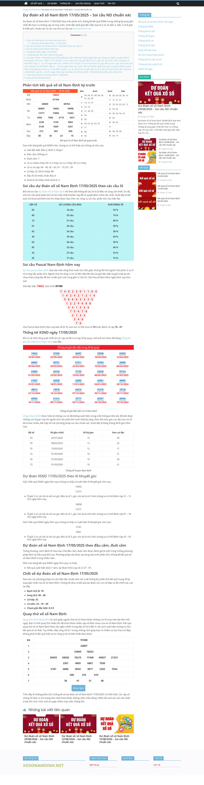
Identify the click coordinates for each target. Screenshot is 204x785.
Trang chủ (27, 9)
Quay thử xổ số (36, 619)
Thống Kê (65, 3)
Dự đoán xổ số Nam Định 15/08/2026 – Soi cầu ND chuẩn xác (114, 739)
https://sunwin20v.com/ (44, 783)
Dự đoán (36, 9)
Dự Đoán (52, 3)
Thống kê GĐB (145, 26)
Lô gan (32, 415)
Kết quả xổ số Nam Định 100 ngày (155, 21)
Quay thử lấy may (147, 50)
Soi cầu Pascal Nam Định (151, 54)
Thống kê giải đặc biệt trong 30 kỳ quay (43, 54)
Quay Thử (99, 3)
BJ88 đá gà (94, 764)
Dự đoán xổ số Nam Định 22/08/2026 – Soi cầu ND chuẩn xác (77, 739)
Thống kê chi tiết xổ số (149, 59)
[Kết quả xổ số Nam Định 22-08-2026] (148, 173)
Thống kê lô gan (146, 35)
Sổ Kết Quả (36, 3)
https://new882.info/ (27, 776)
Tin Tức (111, 3)
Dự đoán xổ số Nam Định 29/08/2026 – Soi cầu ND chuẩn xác (39, 739)
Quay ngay (78, 688)
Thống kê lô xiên (146, 45)
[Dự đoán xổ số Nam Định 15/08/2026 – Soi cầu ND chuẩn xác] (116, 716)
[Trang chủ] (26, 3)
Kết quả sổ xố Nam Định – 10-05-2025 (47, 43)
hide (83, 35)
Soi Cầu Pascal (83, 3)
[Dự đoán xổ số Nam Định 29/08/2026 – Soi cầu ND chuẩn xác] (41, 716)
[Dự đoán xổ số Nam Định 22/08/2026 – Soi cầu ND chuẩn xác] (78, 716)
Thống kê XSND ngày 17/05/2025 (40, 52)
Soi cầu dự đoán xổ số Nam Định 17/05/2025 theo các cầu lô (53, 46)
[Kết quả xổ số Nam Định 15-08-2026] (148, 186)
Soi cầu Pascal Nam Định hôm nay (41, 49)
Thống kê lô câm (146, 31)
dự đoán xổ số (52, 191)
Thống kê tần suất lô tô (150, 64)
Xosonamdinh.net (82, 28)
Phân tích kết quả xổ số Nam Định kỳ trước (45, 40)
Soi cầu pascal (36, 270)
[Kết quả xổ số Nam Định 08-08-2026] (148, 198)
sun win (4, 779)
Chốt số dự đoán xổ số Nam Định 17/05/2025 (46, 75)
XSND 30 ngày (145, 69)
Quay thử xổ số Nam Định (37, 77)
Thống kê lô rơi (146, 40)
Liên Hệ (156, 764)
